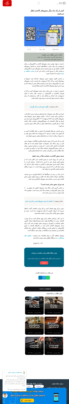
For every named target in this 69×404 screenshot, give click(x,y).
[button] (39, 3)
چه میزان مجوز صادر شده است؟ (53, 59)
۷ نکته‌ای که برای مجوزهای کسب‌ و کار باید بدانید (39, 201)
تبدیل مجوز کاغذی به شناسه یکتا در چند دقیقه (49, 57)
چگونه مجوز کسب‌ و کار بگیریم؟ (39, 107)
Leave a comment (45, 289)
